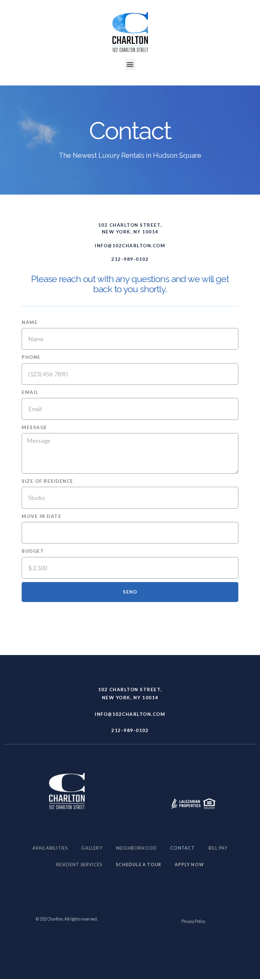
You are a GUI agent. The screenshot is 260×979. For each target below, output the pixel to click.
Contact (182, 848)
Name (30, 322)
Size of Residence (47, 481)
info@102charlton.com (130, 245)
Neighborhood (136, 848)
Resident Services (79, 864)
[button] (130, 64)
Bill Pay (218, 848)
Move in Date (41, 516)
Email (30, 392)
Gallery (91, 848)
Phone (31, 357)
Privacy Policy (193, 921)
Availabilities (50, 848)
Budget (33, 551)
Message (34, 427)
